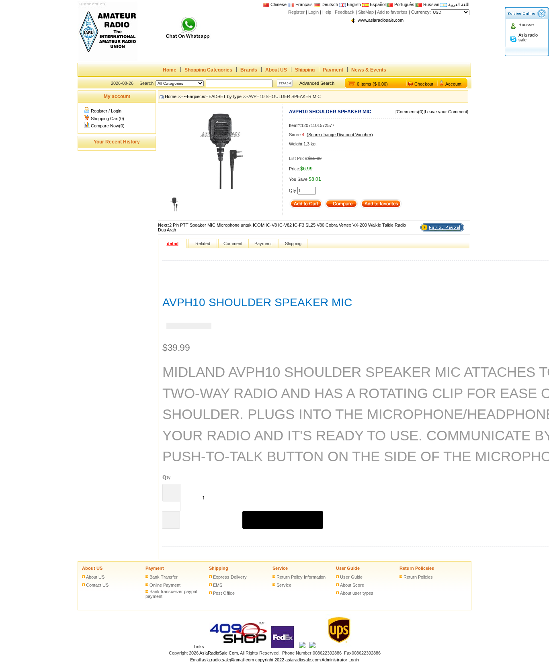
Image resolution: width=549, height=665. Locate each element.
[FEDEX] (282, 646)
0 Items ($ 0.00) (372, 84)
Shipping (305, 70)
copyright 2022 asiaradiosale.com (288, 659)
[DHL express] (312, 646)
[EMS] (302, 646)
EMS (217, 585)
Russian (431, 4)
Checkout (423, 84)
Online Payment (165, 585)
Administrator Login (340, 659)
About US (276, 70)
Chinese (278, 4)
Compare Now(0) (108, 125)
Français (303, 4)
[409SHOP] (238, 646)
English (354, 4)
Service (280, 568)
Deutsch (329, 4)
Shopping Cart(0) (107, 118)
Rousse (526, 24)
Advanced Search (316, 83)
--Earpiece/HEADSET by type (213, 96)
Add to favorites (392, 12)
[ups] (337, 646)
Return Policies (418, 577)
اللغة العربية (458, 4)
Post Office (224, 593)
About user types (356, 593)
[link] (188, 326)
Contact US (97, 585)
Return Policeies (416, 568)
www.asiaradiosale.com (381, 18)
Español (377, 4)
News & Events (368, 70)
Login (313, 12)
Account (453, 84)
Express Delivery (230, 577)
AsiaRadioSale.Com (218, 653)
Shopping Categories (208, 70)
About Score (352, 585)
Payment (333, 70)
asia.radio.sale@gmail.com (228, 659)
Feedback (344, 12)
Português (403, 4)
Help (326, 12)
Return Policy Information (301, 577)
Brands (248, 70)
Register (296, 12)
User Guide (348, 568)
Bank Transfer (164, 577)
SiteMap (366, 12)
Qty (166, 477)
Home (169, 70)
